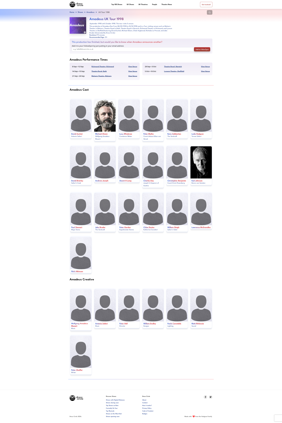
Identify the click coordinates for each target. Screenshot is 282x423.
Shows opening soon (112, 416)
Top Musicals (110, 411)
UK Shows (130, 4)
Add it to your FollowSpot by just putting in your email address (98, 46)
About (144, 400)
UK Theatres (143, 4)
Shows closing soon (112, 403)
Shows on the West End (114, 414)
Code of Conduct (147, 411)
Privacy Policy (146, 408)
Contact (144, 403)
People (154, 4)
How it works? (147, 405)
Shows (80, 12)
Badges (144, 414)
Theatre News (166, 4)
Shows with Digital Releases (115, 400)
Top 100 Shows (116, 4)
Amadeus (90, 12)
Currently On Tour (112, 408)
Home (72, 12)
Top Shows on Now (112, 405)
